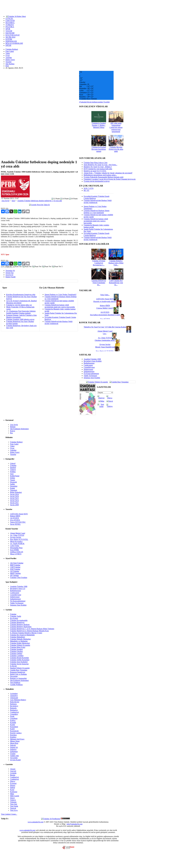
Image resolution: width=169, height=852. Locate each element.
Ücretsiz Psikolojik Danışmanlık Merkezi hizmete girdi (103, 177)
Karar (12, 790)
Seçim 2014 (14, 501)
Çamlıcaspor (88, 365)
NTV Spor (5, 254)
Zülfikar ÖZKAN (16, 552)
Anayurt (13, 771)
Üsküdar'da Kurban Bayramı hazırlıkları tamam (99, 149)
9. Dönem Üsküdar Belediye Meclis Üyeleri (26, 633)
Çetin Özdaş (14, 546)
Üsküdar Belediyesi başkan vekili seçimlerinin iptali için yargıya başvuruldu (60, 306)
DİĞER (8, 45)
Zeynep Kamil (15, 760)
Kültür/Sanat (14, 476)
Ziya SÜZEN (15, 520)
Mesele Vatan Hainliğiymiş (105, 347)
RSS (7, 66)
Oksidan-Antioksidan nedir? (105, 340)
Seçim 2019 (14, 496)
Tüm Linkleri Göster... (9, 814)
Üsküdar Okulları (16, 651)
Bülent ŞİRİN (15, 516)
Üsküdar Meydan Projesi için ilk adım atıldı (116, 149)
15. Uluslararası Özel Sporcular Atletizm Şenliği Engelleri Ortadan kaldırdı (21, 312)
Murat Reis (14, 743)
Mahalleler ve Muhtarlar (19, 641)
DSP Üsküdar (15, 569)
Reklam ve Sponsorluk (18, 678)
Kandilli (13, 723)
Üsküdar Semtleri (16, 649)
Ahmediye (14, 696)
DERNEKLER (11, 41)
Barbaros (13, 704)
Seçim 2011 (14, 503)
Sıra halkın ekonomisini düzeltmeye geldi (105, 315)
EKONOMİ (10, 33)
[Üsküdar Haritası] (87, 414)
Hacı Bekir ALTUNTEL (19, 539)
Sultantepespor (89, 371)
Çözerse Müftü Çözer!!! (105, 308)
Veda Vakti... (105, 295)
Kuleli (12, 729)
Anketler (9, 58)
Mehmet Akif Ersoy (17, 739)
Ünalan (12, 754)
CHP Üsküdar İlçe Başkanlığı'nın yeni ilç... (116, 283)
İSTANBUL (10, 23)
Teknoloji (13, 490)
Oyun (8, 55)
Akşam (12, 769)
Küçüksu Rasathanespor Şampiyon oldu (20, 295)
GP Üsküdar (14, 571)
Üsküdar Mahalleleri (17, 637)
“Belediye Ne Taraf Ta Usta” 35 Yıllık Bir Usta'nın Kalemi (105, 327)
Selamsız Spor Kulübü (92, 378)
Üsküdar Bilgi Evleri (17, 647)
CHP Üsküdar (15, 567)
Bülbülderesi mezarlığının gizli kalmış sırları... (100, 175)
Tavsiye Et (9, 275)
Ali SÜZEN (14, 518)
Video (8, 53)
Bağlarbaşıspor (89, 363)
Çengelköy (14, 714)
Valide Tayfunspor (90, 376)
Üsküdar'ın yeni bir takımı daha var (19, 305)
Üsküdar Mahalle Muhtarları (20, 639)
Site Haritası (10, 64)
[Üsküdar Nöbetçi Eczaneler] (97, 382)
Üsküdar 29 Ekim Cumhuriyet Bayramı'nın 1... (98, 263)
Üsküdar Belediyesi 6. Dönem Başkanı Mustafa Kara (29, 631)
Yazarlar (8, 62)
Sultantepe (14, 752)
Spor (13, 201)
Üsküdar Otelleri (16, 653)
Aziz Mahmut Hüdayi (18, 700)
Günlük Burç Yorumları (18, 670)
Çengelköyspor (89, 367)
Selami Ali (14, 747)
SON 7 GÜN (88, 188)
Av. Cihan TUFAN (17, 535)
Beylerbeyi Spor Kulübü (93, 361)
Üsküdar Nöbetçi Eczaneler (20, 645)
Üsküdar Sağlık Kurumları (19, 660)
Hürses (12, 785)
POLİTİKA (10, 27)
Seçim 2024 (14, 494)
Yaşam (12, 480)
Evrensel (13, 783)
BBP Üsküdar (15, 565)
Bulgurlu (13, 708)
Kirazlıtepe (14, 727)
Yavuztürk (14, 758)
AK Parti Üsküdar (16, 563)
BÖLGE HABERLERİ (14, 43)
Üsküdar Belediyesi (17, 622)
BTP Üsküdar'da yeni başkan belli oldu (98, 169)
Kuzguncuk (14, 731)
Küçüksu (13, 735)
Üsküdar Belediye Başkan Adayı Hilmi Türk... (116, 263)
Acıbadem (14, 694)
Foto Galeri (10, 51)
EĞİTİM (9, 39)
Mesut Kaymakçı (16, 541)
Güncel (12, 463)
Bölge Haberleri (16, 492)
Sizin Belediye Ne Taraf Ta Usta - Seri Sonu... (100, 165)
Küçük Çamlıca (15, 733)
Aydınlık (13, 773)
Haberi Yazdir (11, 277)
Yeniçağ (13, 808)
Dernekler (13, 486)
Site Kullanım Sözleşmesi (19, 429)
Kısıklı (12, 725)
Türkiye (13, 470)
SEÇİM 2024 (10, 37)
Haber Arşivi (10, 60)
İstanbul (13, 468)
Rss (11, 433)
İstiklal (12, 788)
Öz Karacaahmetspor (91, 374)
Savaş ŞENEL (15, 524)
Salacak (13, 745)
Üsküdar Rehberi (12, 49)
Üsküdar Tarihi (15, 616)
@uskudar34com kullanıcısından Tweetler (94, 102)
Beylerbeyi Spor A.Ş (17, 589)
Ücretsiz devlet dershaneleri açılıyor (97, 181)
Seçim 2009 (14, 505)
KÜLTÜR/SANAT (13, 35)
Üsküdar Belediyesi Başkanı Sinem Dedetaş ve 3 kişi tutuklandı (96, 212)
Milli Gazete (14, 796)
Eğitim (12, 478)
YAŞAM (9, 31)
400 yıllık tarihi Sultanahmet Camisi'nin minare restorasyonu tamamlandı (116, 127)
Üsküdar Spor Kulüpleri (19, 662)
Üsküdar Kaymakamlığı (18, 620)
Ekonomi (13, 482)
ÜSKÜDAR (10, 21)
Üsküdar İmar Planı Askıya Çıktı (95, 163)
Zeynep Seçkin (15, 537)
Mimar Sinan (15, 741)
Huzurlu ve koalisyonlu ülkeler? (105, 301)
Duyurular (14, 676)
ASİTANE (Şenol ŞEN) (19, 514)
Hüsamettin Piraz (16, 548)
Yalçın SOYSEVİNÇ (18, 522)
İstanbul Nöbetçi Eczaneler (20, 668)
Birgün (12, 775)
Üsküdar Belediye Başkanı (20, 625)
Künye (12, 431)
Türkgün (13, 802)
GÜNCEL (9, 18)
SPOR (8, 29)
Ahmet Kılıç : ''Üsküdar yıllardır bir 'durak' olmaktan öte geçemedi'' (108, 173)
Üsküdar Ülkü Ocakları (18, 577)
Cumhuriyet (14, 712)
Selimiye (13, 749)
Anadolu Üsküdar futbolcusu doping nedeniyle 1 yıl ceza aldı (39, 201)
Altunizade (14, 698)
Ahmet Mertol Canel (17, 533)
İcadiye (12, 720)
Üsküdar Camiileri (16, 656)
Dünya (12, 781)
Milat (12, 794)
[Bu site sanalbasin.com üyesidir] (68, 849)
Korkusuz (13, 792)
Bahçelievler (14, 702)
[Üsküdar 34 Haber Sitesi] (16, 16)
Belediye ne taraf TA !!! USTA (95, 171)
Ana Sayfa (5, 201)
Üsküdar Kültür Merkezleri (20, 643)
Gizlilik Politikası (16, 685)
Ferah (12, 716)
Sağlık (12, 484)
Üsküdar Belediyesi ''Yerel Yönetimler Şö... (99, 283)
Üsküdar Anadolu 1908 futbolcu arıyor (20, 319)
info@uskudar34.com (74, 824)
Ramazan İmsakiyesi (17, 672)
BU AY (86, 190)
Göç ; (105, 334)
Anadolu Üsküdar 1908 (92, 359)
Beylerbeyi (14, 706)
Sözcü (12, 798)
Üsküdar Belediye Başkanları (20, 627)
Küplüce (13, 737)
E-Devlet (13, 666)
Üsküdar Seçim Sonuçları (19, 664)
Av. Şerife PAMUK (17, 544)
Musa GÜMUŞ (15, 554)
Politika (13, 472)
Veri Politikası (15, 682)
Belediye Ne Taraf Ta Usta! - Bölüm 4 (98, 167)
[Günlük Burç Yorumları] (118, 382)
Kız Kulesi (14, 618)
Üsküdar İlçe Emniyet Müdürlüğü (22, 635)
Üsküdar (13, 465)
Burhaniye (14, 710)
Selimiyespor (88, 369)
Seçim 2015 (14, 499)
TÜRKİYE (10, 25)
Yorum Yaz (10, 273)
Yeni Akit (13, 804)
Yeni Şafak (14, 806)
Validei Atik (14, 756)
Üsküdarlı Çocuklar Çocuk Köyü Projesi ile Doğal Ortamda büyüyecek (110, 179)
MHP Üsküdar (15, 573)
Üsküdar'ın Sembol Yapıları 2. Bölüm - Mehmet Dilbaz (99, 125)
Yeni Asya (14, 810)
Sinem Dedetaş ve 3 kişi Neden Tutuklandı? (60, 295)
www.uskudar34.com (35, 822)
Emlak (12, 488)
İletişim (12, 427)
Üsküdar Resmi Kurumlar (19, 658)
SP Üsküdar (14, 575)
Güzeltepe (13, 718)
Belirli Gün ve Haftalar (18, 674)
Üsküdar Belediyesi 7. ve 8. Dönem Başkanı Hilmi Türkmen (32, 629)
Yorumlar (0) (10, 271)
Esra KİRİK (14, 550)
